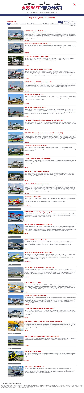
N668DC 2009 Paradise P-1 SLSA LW (35, 239)
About (27, 15)
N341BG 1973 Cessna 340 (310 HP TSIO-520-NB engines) (41, 336)
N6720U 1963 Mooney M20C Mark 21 (35, 107)
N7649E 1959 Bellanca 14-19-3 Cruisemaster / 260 (39, 308)
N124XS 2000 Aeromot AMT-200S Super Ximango (39, 267)
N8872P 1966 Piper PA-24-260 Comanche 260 (38, 82)
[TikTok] (74, 21)
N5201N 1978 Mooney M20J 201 (34, 94)
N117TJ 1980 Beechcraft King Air (34, 366)
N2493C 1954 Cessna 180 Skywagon (35, 295)
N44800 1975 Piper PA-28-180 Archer (35, 145)
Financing (56, 15)
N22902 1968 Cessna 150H (32, 196)
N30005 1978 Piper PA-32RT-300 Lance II (36, 56)
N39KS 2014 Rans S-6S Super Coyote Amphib (38, 212)
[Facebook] (70, 21)
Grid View (66, 21)
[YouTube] (76, 21)
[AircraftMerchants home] (42, 6)
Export (43, 15)
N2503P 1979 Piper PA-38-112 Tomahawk (36, 171)
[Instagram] (72, 21)
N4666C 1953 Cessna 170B (32, 283)
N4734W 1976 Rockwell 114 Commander (36, 184)
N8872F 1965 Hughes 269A (32, 351)
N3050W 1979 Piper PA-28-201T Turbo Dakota (38, 69)
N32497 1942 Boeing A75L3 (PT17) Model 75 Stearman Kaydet (43, 321)
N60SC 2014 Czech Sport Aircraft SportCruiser (38, 252)
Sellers (37, 15)
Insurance (49, 15)
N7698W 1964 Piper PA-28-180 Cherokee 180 (37, 158)
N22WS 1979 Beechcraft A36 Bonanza (35, 31)
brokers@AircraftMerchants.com (41, 12)
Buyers (32, 15)
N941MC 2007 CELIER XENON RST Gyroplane (38, 224)
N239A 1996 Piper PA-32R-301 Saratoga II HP (37, 43)
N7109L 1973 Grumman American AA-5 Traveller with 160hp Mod (43, 120)
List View (60, 21)
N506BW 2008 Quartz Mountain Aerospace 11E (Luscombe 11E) (43, 133)
